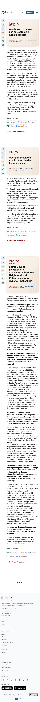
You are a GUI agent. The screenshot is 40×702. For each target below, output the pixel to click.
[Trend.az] (6, 12)
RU (23, 699)
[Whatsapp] (3, 680)
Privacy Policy (5, 665)
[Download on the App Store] (7, 688)
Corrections (4, 645)
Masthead (4, 637)
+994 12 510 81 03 (6, 613)
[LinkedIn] (23, 680)
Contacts (4, 639)
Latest (3, 624)
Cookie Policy (5, 670)
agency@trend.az (6, 615)
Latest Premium (6, 627)
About (3, 634)
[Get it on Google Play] (20, 688)
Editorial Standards (7, 642)
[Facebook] (7, 680)
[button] (3, 20)
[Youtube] (15, 680)
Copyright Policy (6, 667)
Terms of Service (6, 662)
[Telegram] (19, 680)
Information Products (7, 655)
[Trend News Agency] (6, 598)
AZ (20, 699)
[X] (11, 680)
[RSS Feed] (27, 680)
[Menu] (37, 12)
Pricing (3, 652)
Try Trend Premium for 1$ (18, 131)
